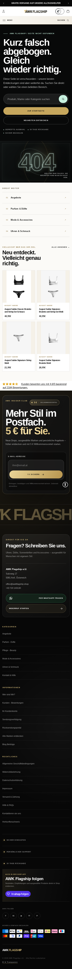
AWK (12, 950)
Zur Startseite (36, 111)
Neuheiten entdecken (36, 120)
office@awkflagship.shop (17, 584)
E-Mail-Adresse (17, 456)
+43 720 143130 (13, 588)
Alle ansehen (61, 247)
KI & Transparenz (10, 962)
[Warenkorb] (68, 11)
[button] (65, 484)
